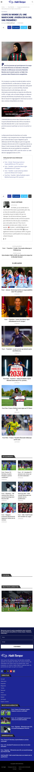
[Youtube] (11, 671)
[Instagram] (8, 671)
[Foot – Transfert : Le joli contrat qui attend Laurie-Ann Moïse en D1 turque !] (17, 336)
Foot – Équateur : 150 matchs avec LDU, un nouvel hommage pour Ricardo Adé (8, 496)
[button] (3, 601)
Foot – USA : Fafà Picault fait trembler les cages (25, 515)
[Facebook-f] (2, 671)
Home (3, 7)
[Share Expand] (29, 27)
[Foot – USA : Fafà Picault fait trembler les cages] (25, 508)
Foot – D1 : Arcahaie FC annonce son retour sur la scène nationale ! (24, 474)
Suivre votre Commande (24, 767)
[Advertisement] (17, 35)
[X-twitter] (5, 671)
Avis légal (3, 767)
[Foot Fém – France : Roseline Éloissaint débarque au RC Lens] (17, 425)
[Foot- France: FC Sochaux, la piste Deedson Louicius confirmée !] (9, 465)
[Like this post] (9, 27)
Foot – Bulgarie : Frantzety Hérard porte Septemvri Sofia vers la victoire (8, 517)
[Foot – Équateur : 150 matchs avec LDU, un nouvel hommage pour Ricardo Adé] (9, 486)
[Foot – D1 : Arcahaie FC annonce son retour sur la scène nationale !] (25, 465)
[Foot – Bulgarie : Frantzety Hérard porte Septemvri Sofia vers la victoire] (9, 508)
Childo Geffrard (10, 23)
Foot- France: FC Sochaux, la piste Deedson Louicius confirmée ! (7, 475)
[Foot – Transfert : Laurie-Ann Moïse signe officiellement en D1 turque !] (17, 306)
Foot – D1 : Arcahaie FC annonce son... (17, 600)
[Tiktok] (14, 671)
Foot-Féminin (11, 7)
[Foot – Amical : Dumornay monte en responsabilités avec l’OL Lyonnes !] (17, 277)
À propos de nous (12, 767)
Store (20, 769)
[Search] (32, 2)
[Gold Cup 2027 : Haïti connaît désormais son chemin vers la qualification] (25, 486)
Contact (14, 769)
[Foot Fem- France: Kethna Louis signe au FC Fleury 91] (17, 395)
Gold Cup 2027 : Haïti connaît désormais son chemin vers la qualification (24, 496)
